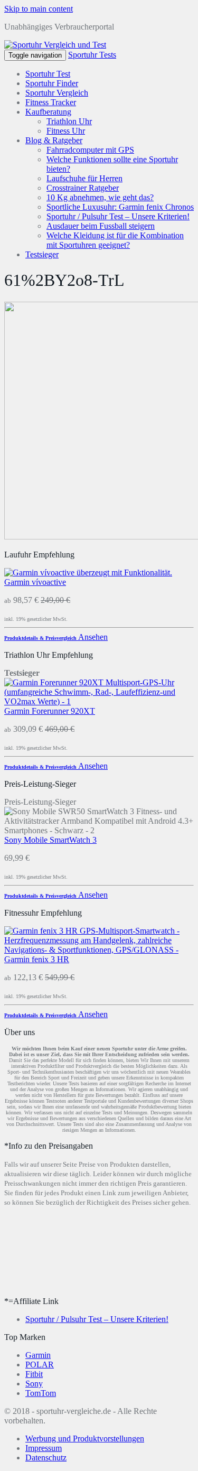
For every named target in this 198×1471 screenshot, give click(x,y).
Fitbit (34, 1374)
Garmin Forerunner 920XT (49, 710)
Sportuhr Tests (92, 54)
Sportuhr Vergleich (56, 92)
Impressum (43, 1448)
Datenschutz (46, 1457)
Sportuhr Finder (51, 83)
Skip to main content (38, 8)
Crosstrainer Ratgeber (82, 187)
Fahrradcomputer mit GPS (90, 149)
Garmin (38, 1355)
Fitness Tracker (50, 102)
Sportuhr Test (47, 73)
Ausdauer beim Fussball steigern (100, 225)
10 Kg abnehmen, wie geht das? (100, 197)
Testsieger (42, 254)
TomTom (40, 1393)
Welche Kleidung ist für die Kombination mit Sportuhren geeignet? (115, 240)
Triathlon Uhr (69, 121)
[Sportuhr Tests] (55, 44)
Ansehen (93, 636)
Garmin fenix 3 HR (36, 959)
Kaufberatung (48, 111)
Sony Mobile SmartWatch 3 (50, 839)
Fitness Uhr (65, 130)
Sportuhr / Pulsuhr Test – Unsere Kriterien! (118, 216)
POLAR (39, 1364)
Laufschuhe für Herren (84, 178)
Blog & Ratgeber (53, 140)
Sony (34, 1383)
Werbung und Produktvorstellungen (84, 1438)
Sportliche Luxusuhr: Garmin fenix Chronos (120, 206)
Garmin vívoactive (35, 582)
